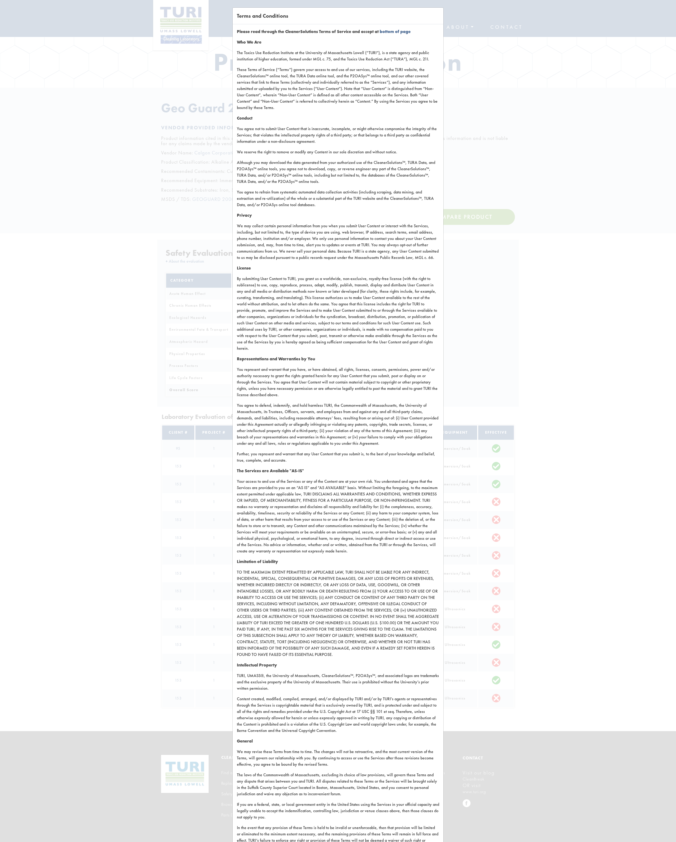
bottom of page (395, 31)
